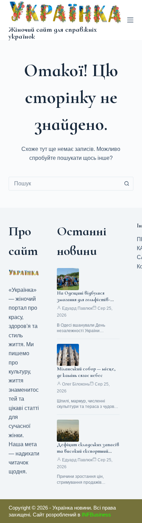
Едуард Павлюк (77, 308)
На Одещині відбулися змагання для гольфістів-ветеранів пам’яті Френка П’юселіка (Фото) (85, 303)
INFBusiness (96, 514)
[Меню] (130, 20)
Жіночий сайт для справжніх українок (53, 33)
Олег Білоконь (76, 384)
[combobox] (64, 184)
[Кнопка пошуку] (126, 183)
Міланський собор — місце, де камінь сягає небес (86, 372)
